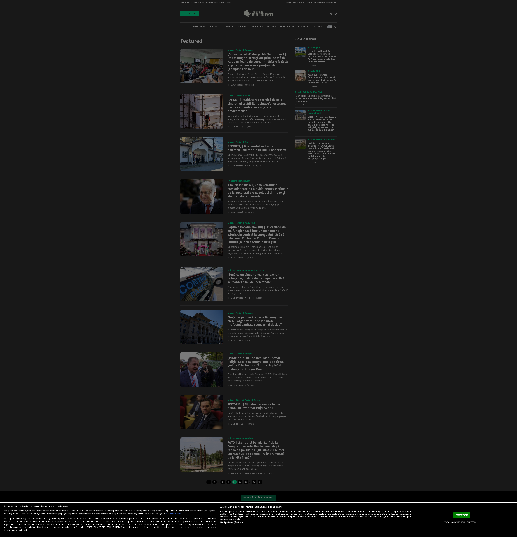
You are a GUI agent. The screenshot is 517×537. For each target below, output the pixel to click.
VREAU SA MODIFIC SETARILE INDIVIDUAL (461, 522)
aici (105, 524)
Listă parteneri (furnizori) (231, 522)
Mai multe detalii (173, 513)
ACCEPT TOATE (462, 515)
